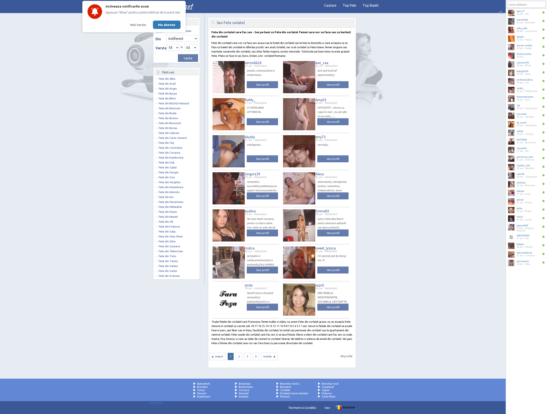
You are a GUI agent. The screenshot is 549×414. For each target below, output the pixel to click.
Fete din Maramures (171, 201)
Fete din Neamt (168, 216)
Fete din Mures (168, 211)
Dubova (327, 393)
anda (249, 285)
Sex (327, 408)
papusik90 (522, 225)
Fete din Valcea (168, 265)
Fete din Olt (166, 221)
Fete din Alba (167, 78)
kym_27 (521, 11)
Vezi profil (262, 84)
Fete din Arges (168, 88)
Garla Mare (328, 396)
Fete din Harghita (169, 182)
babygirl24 (522, 71)
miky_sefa (522, 28)
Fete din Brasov (168, 118)
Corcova (244, 390)
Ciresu (201, 390)
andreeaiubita (525, 79)
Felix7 (520, 217)
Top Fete (349, 5)
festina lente (524, 54)
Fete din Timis (167, 256)
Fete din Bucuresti (170, 123)
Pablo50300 (523, 235)
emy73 (320, 137)
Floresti (285, 396)
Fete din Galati (168, 167)
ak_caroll (521, 122)
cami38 (520, 174)
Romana (348, 407)
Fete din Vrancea (169, 275)
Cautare (330, 5)
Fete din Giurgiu (168, 172)
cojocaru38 (523, 62)
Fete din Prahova (169, 226)
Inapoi (219, 356)
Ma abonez (166, 25)
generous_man (525, 157)
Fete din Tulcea (168, 261)
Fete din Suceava (169, 246)
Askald (520, 191)
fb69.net (156, 403)
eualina (250, 211)
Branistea (244, 383)
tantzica (521, 182)
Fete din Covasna (169, 152)
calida (520, 131)
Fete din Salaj (167, 231)
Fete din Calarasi (169, 132)
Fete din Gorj (167, 177)
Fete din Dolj (166, 162)
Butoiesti (285, 386)
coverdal (521, 114)
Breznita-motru (289, 383)
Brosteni (202, 386)
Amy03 (520, 37)
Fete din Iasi (166, 196)
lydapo (520, 244)
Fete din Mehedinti (170, 206)
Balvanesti (203, 383)
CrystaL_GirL (523, 165)
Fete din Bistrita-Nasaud (174, 103)
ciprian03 (522, 148)
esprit (319, 285)
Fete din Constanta (170, 147)
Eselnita (243, 396)
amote (520, 199)
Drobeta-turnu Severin (294, 393)
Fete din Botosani (170, 108)
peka (519, 208)
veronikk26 (253, 63)
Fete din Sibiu (167, 241)
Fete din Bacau (168, 93)
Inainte (267, 356)
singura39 (252, 174)
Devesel (244, 393)
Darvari (201, 393)
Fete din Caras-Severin (173, 137)
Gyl (518, 105)
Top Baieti (371, 5)
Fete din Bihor (167, 98)
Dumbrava (203, 396)
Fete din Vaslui (168, 270)
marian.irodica (524, 45)
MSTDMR (522, 139)
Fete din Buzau (168, 127)
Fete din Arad (167, 83)
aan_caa (321, 63)
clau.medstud (524, 252)
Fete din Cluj (166, 142)
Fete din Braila (167, 113)
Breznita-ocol (330, 383)
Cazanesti (328, 386)
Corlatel (285, 390)
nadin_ (520, 88)
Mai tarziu (138, 25)
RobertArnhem (525, 97)
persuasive (523, 261)
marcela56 (522, 19)
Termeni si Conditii (302, 408)
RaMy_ (250, 100)
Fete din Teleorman (171, 251)
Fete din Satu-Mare (171, 236)
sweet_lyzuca (325, 248)
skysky (250, 137)
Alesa (319, 174)
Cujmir (326, 390)
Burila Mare (246, 386)
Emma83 (322, 211)
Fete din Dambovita (171, 157)
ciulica (250, 248)
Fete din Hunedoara (171, 187)
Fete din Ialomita (169, 192)
